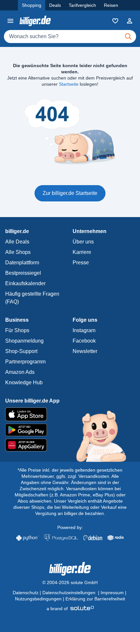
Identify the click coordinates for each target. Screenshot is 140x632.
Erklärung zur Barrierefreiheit (95, 598)
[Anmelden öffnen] (129, 20)
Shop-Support (21, 351)
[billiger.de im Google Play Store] (70, 430)
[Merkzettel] (115, 20)
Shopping (31, 5)
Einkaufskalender (25, 283)
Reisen (111, 5)
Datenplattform (22, 262)
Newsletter (85, 351)
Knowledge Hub (24, 382)
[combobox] (70, 36)
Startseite (68, 84)
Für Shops (17, 330)
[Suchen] (128, 36)
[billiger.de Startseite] (35, 21)
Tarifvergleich (82, 5)
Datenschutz (25, 592)
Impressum (112, 592)
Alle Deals (17, 241)
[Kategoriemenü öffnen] (10, 20)
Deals (55, 5)
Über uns (83, 241)
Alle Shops (18, 252)
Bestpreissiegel (23, 273)
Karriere (82, 252)
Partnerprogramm (25, 361)
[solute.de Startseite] (70, 608)
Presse (81, 262)
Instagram (84, 330)
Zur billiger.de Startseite (70, 193)
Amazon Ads (20, 372)
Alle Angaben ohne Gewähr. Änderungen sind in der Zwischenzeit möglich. (69, 482)
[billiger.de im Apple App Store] (70, 414)
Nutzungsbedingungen (38, 598)
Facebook (84, 341)
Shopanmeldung (24, 341)
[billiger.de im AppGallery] (70, 445)
